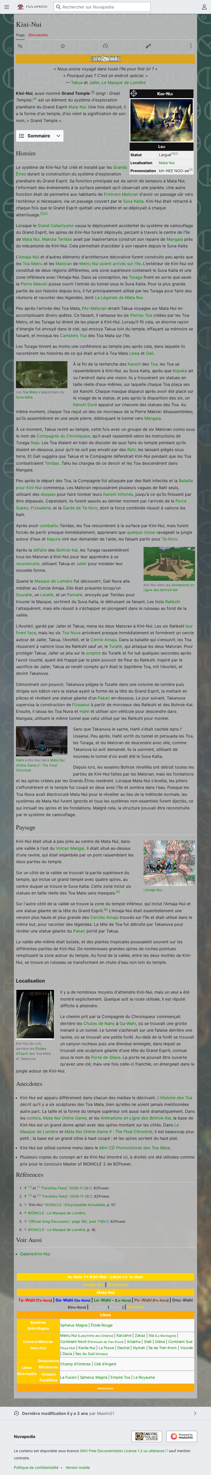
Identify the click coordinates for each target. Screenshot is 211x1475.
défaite (40, 550)
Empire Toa (120, 1377)
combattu (49, 525)
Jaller (94, 82)
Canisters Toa (73, 335)
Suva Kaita (133, 201)
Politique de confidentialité (36, 1467)
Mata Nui (166, 163)
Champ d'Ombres (75, 1364)
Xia (151, 1335)
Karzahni (124, 1335)
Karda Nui (86, 1348)
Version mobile (78, 1467)
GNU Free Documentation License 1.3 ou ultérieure (122, 1451)
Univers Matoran (122, 194)
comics (34, 1118)
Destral (123, 1348)
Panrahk (75, 594)
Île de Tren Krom (163, 1348)
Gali (149, 353)
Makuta (49, 239)
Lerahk (47, 594)
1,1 (38, 1186)
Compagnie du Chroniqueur (63, 435)
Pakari (104, 698)
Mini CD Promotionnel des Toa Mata (134, 1147)
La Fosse (106, 1348)
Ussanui (82, 704)
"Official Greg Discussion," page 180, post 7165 (66, 1221)
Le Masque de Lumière (124, 82)
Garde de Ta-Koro (80, 507)
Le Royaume (144, 1377)
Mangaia (174, 239)
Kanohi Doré (85, 404)
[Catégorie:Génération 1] (106, 58)
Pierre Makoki (34, 283)
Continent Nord (73, 1341)
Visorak (186, 1348)
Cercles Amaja (104, 917)
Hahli (84, 711)
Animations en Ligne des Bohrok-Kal (136, 1118)
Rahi (131, 449)
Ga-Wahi (128, 1023)
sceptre (93, 653)
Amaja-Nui (29, 256)
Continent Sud (180, 1341)
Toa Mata (30, 392)
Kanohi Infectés (118, 494)
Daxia (67, 1353)
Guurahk (24, 594)
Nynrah (139, 1348)
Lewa (134, 353)
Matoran (64, 263)
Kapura (53, 539)
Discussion (38, 35)
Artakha (133, 1341)
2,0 (30, 1195)
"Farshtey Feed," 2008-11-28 (64, 1188)
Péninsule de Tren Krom (105, 1342)
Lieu (161, 146)
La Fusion (68, 1377)
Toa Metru (32, 263)
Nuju (35, 442)
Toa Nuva (71, 632)
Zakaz (140, 1335)
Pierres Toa (141, 315)
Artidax (101, 1354)
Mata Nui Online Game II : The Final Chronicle (40, 765)
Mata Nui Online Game (64, 1118)
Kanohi (134, 364)
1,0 (30, 1186)
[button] (6, 7)
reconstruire (27, 563)
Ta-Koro (169, 539)
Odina (160, 1341)
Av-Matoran (95, 308)
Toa (153, 364)
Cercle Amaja (104, 639)
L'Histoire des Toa (174, 1097)
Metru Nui (88, 263)
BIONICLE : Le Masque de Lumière (56, 1213)
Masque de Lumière (53, 581)
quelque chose (141, 532)
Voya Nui (67, 1348)
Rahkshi (172, 601)
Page (20, 35)
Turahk (115, 646)
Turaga (135, 277)
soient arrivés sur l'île (120, 263)
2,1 (39, 1195)
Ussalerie (42, 507)
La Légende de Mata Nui (119, 297)
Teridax (65, 239)
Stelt (148, 1341)
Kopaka (180, 370)
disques (48, 494)
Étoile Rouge (101, 1325)
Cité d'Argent (105, 1364)
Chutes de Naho (99, 1023)
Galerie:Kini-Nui (35, 1253)
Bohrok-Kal (67, 550)
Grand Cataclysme (56, 225)
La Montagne (165, 1336)
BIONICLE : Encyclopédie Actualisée (75, 1205)
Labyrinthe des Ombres (95, 1336)
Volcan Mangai (70, 848)
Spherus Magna (73, 1325)
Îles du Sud (84, 1353)
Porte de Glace (105, 1057)
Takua (77, 82)
